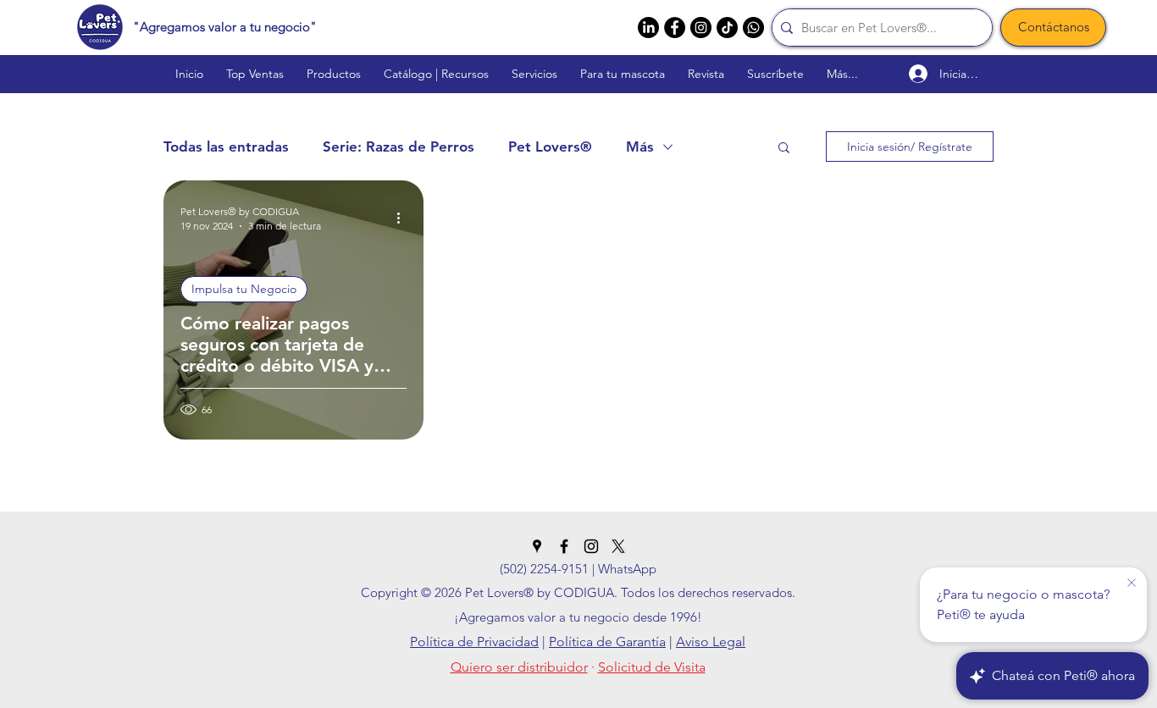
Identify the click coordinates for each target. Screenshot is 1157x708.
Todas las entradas (226, 146)
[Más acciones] (404, 217)
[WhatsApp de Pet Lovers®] (753, 27)
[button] (784, 149)
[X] (618, 546)
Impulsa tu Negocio (243, 288)
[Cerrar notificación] (1131, 583)
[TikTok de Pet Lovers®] (727, 27)
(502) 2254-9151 (544, 569)
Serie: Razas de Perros (398, 146)
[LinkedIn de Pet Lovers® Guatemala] (648, 27)
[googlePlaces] (537, 546)
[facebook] (674, 27)
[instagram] (700, 27)
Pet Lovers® (550, 146)
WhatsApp (627, 569)
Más (640, 146)
